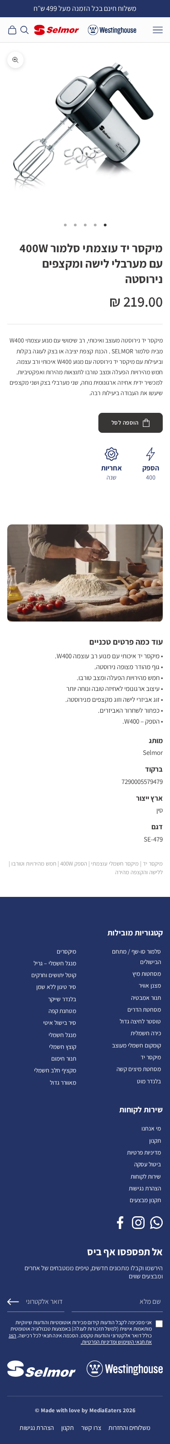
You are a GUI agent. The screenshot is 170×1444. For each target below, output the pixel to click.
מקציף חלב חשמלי (55, 1070)
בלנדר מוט (149, 1081)
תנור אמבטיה (146, 998)
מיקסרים (66, 951)
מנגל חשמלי (62, 1035)
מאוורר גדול (63, 1082)
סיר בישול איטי (59, 1022)
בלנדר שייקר (62, 999)
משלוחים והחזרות (129, 1427)
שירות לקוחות (146, 1176)
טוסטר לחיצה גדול (140, 1021)
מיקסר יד (151, 1057)
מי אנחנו (151, 1128)
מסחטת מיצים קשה (139, 1069)
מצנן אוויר (150, 985)
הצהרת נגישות (145, 1188)
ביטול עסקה (147, 1164)
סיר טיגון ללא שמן (56, 987)
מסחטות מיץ (146, 973)
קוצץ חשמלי (62, 1047)
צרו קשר (91, 1427)
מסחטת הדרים (144, 1009)
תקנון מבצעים (145, 1200)
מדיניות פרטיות (144, 1152)
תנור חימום (63, 1058)
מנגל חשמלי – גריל (55, 963)
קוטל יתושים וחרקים (53, 975)
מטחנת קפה (62, 1011)
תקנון (155, 1140)
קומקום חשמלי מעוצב (136, 1045)
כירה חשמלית (146, 1033)
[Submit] (13, 1301)
